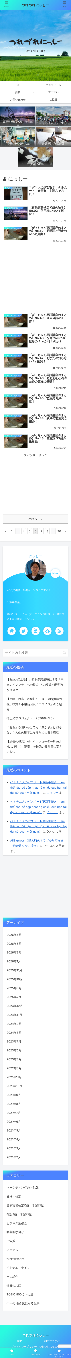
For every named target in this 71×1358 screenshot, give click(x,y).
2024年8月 (14, 1032)
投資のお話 (14, 1285)
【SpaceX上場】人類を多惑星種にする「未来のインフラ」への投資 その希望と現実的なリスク (35, 685)
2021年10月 (14, 1086)
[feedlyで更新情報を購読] (47, 631)
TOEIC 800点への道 (20, 1294)
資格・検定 (14, 1196)
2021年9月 (14, 1095)
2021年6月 (14, 1121)
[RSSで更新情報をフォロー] (59, 631)
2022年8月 (14, 1068)
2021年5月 (14, 1130)
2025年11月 (14, 970)
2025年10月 (15, 979)
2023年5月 (14, 1050)
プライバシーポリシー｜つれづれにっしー (35, 1346)
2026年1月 (14, 961)
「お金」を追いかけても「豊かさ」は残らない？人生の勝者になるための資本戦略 (34, 729)
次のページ (35, 519)
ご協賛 (11, 1241)
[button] (64, 652)
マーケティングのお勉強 (23, 1187)
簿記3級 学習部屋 (19, 1214)
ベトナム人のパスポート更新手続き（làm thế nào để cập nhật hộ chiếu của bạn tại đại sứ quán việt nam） (38, 787)
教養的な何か (15, 1232)
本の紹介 (12, 1276)
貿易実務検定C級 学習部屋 (25, 1205)
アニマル (12, 1250)
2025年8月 (14, 988)
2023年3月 (14, 1059)
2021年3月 (14, 1148)
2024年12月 (15, 1006)
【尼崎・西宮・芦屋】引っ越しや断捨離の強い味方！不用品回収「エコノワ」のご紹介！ (34, 704)
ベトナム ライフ (18, 1267)
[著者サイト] (11, 631)
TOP (19, 1340)
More (55, 573)
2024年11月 (14, 1015)
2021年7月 (14, 1113)
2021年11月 (14, 1077)
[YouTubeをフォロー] (35, 631)
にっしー (35, 556)
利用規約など (52, 1340)
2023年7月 (14, 1041)
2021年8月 (14, 1104)
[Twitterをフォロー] (23, 631)
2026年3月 (14, 952)
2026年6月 (14, 935)
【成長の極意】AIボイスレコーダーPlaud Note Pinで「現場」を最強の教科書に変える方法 (34, 747)
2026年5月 (14, 943)
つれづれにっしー (35, 5)
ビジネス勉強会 (17, 1223)
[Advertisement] (35, 277)
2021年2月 (14, 1157)
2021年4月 (14, 1139)
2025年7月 (14, 997)
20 (59, 531)
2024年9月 (14, 1024)
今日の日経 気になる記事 (23, 1303)
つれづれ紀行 (15, 1259)
